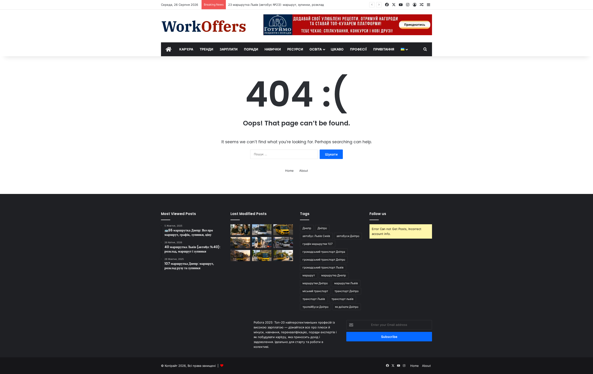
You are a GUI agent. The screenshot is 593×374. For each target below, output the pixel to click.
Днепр (307, 228)
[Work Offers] (204, 26)
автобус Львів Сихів (316, 236)
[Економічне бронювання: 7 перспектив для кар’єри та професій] (240, 229)
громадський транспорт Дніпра (324, 251)
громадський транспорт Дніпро (324, 259)
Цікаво (337, 49)
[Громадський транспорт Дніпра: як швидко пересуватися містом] (240, 242)
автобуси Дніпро (348, 236)
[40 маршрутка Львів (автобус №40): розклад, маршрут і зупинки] (240, 255)
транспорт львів (342, 299)
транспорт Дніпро (346, 291)
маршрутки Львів (346, 283)
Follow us (377, 213)
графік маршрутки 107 (318, 244)
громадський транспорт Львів (323, 267)
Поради (251, 49)
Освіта (315, 49)
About (303, 170)
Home (289, 170)
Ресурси (295, 49)
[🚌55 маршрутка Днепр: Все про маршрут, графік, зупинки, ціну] (283, 229)
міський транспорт (315, 291)
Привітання (383, 49)
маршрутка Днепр (333, 275)
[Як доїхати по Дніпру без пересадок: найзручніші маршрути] (262, 242)
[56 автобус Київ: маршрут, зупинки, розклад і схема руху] (283, 255)
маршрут (309, 275)
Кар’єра (186, 49)
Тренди (206, 49)
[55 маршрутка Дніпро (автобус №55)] (262, 229)
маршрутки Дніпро (315, 283)
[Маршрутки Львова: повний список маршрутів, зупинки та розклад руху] (262, 255)
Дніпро (322, 228)
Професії (358, 49)
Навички (273, 49)
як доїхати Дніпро (346, 307)
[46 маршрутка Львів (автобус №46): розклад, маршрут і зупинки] (283, 242)
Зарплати (228, 49)
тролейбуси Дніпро (315, 307)
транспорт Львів (314, 299)
